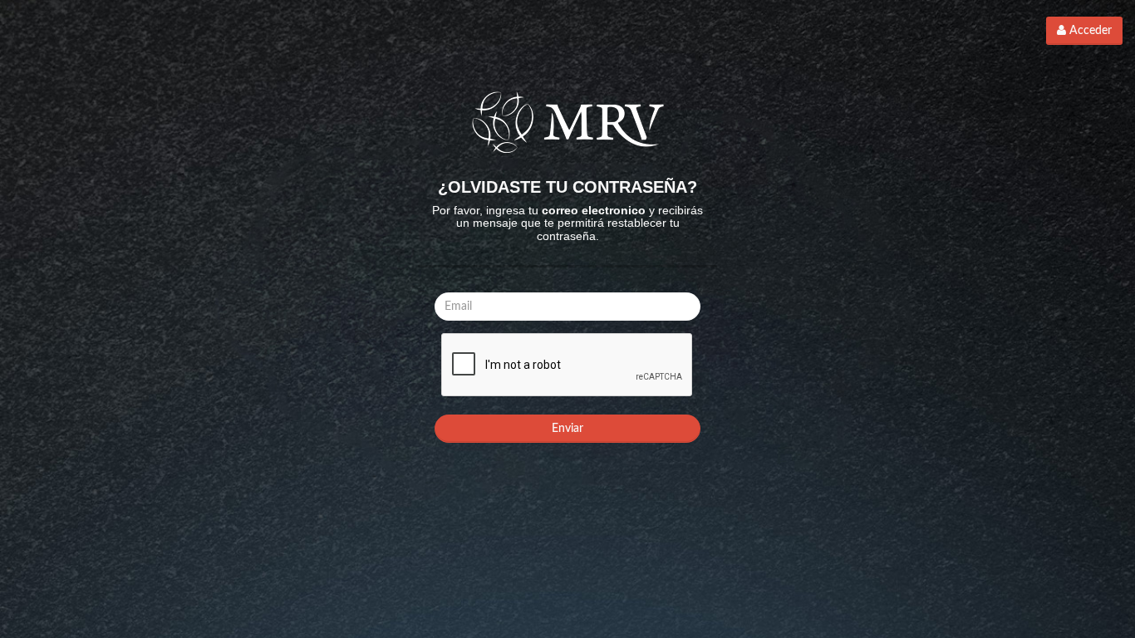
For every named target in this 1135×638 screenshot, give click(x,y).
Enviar (567, 428)
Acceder (1089, 31)
